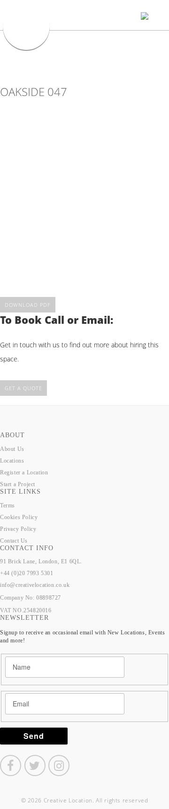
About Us (12, 449)
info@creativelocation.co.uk (34, 585)
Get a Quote (23, 388)
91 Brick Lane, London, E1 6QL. (41, 561)
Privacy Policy (18, 529)
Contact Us (14, 540)
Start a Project (17, 484)
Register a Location (24, 472)
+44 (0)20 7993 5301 (26, 573)
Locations (12, 460)
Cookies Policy (19, 517)
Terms (7, 505)
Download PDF (28, 304)
